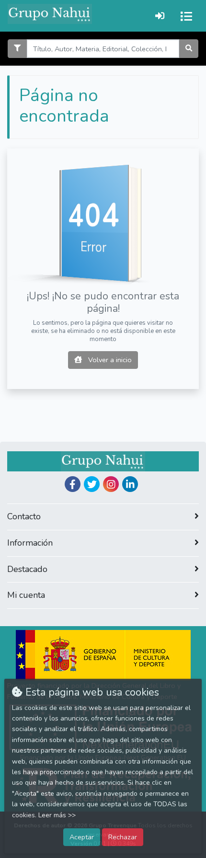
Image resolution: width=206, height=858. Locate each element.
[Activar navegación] (186, 15)
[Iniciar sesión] (160, 15)
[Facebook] (72, 484)
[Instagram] (111, 484)
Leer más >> (57, 815)
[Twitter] (92, 484)
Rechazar (122, 837)
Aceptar (81, 837)
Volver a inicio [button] (109, 360)
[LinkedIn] (130, 484)
